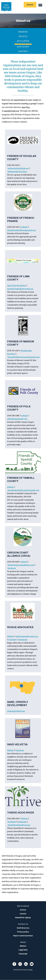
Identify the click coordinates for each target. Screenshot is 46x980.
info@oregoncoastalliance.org (21, 565)
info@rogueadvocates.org (27, 636)
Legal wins (23, 950)
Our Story (23, 47)
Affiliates (23, 41)
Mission (23, 32)
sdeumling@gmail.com (17, 419)
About (23, 942)
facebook (14, 964)
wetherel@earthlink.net (18, 168)
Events (23, 910)
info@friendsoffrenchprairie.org (21, 230)
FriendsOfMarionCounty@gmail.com (24, 357)
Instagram (22, 640)
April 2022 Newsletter (16, 285)
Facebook (12, 568)
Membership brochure (17, 171)
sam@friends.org (11, 111)
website (24, 227)
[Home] (6, 12)
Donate (30, 5)
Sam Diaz (26, 107)
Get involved (23, 906)
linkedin (26, 964)
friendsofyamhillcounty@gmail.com (23, 490)
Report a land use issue (23, 936)
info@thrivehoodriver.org (19, 825)
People (23, 36)
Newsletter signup (23, 917)
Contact (23, 51)
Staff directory (23, 928)
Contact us (23, 924)
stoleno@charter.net (16, 711)
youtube (31, 964)
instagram (20, 964)
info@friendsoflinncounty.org (20, 289)
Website (10, 636)
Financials (23, 954)
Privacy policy (23, 932)
